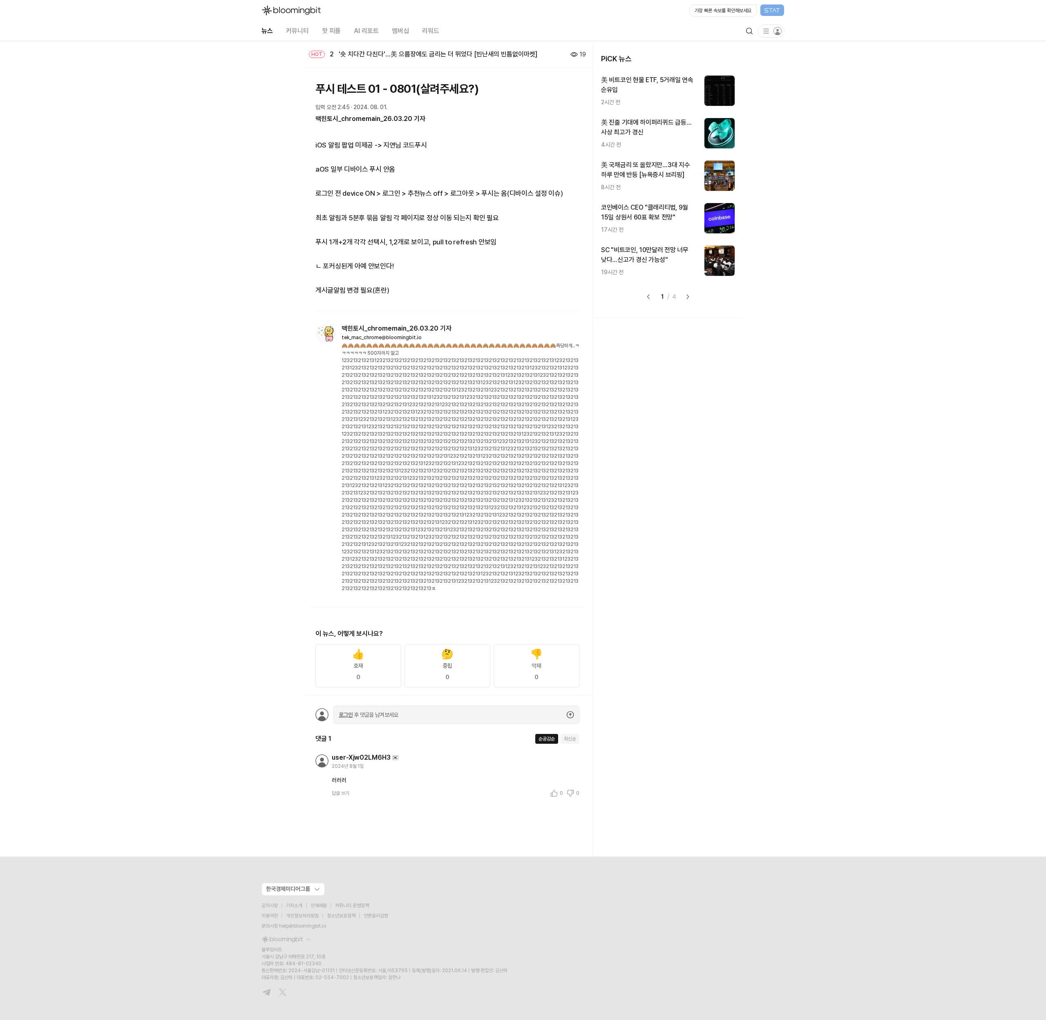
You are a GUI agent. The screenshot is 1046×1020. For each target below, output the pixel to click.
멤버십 (400, 31)
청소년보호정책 (341, 916)
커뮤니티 (297, 31)
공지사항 (270, 905)
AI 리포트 (366, 31)
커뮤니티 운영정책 (352, 905)
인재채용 (319, 905)
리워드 (430, 31)
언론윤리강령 (376, 916)
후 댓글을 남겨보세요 (368, 714)
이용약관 (270, 916)
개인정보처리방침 (302, 916)
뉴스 (267, 31)
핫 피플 (331, 31)
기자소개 (294, 905)
